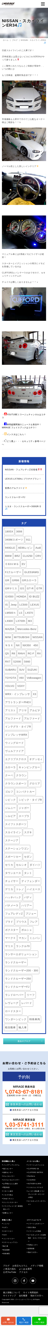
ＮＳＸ (9, 645)
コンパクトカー (25, 791)
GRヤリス (11, 588)
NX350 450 (30, 645)
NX (18, 645)
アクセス (23, 1272)
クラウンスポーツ (15, 783)
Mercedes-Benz (27, 629)
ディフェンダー (30, 881)
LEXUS (34, 604)
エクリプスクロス (15, 759)
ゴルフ (9, 791)
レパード (26, 1003)
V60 (21, 677)
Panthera (31, 1176)
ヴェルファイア (14, 751)
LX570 (29, 612)
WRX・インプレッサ (17, 694)
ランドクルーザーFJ (17, 986)
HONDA (21, 596)
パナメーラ (11, 905)
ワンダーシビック (15, 1019)
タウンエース (13, 873)
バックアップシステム (11, 1165)
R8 (13, 653)
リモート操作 (8, 1191)
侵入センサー (8, 1169)
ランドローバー (14, 994)
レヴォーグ (11, 1003)
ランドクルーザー (15, 962)
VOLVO (9, 686)
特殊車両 (34, 1019)
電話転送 (6, 1187)
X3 (34, 694)
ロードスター (13, 1011)
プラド (9, 921)
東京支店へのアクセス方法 (25, 1140)
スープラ (24, 816)
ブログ (6, 1266)
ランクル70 (23, 946)
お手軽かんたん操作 (10, 1184)
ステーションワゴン (17, 848)
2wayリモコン (8, 1199)
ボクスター (11, 929)
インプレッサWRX (16, 734)
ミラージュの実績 (34, 1231)
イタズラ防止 (8, 1195)
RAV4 (21, 653)
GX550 (9, 596)
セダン (28, 856)
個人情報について (11, 1292)
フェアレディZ (14, 913)
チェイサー (11, 881)
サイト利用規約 (30, 1292)
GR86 (15, 580)
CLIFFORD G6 (33, 1169)
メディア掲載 (36, 1266)
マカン (23, 938)
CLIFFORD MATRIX (35, 1172)
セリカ (9, 864)
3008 (19, 531)
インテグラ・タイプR (18, 726)
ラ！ (35, 427)
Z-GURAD (32, 1180)
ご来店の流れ (9, 1269)
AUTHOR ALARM (34, 1184)
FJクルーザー (13, 572)
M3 (30, 621)
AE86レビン (25, 547)
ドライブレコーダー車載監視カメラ (13, 1207)
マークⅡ (10, 938)
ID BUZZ (34, 596)
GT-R (30, 588)
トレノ (20, 889)
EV (23, 564)
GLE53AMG (31, 572)
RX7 (7, 661)
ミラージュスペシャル (36, 1165)
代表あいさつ (33, 1245)
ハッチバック (13, 897)
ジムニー (10, 807)
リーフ (31, 994)
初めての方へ (33, 1252)
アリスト (10, 710)
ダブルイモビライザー (11, 1180)
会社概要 (23, 1296)
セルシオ (21, 864)
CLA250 (28, 555)
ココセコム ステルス (35, 1187)
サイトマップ (9, 1296)
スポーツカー (13, 856)
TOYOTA (10, 677)
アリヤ (23, 710)
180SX (9, 531)
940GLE (10, 547)
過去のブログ (24, 1041)
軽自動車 (10, 1027)
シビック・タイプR (30, 799)
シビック (10, 799)
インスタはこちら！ (16, 434)
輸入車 (23, 1027)
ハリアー (26, 905)
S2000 (17, 661)
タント (28, 873)
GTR (39, 588)
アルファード (13, 718)
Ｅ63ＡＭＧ (12, 564)
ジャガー (24, 807)
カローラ (10, 767)
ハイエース (33, 889)
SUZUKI (32, 669)
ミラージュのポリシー (36, 1224)
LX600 (9, 621)
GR (7, 580)
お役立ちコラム (20, 1266)
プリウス (21, 921)
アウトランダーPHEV (18, 702)
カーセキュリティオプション (37, 1202)
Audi (38, 547)
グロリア (34, 783)
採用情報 (31, 1248)
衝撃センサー (8, 1213)
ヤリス (9, 946)
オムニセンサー (9, 1176)
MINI (8, 637)
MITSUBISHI (22, 637)
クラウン (21, 775)
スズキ (28, 832)
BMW (8, 555)
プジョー (31, 913)
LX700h (20, 621)
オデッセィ (36, 759)
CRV (38, 555)
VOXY (21, 686)
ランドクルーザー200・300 (21, 970)
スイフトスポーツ (15, 824)
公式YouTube (9, 1272)
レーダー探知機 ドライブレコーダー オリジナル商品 (36, 1194)
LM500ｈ (10, 612)
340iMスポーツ (14, 539)
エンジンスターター (10, 1202)
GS (22, 588)
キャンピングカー (29, 767)
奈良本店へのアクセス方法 (25, 1110)
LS (20, 612)
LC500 (23, 604)
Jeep (14, 604)
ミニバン (35, 938)
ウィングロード (14, 742)
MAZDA (9, 629)
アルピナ (35, 710)
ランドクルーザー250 (18, 978)
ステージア (11, 840)
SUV (21, 669)
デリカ (9, 889)
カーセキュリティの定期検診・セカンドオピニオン (37, 1238)
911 (28, 539)
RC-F (31, 653)
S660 (27, 661)
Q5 (7, 653)
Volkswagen (34, 677)
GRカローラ (29, 580)
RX (39, 653)
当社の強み (32, 1227)
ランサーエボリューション (21, 954)
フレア (34, 921)
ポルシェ (26, 929)
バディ (28, 897)
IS (6, 604)
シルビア (10, 816)
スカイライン (13, 832)
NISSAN (37, 637)
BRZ (17, 555)
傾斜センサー (8, 1172)
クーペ (9, 775)
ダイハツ (35, 864)
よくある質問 (25, 1269)
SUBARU (10, 669)
